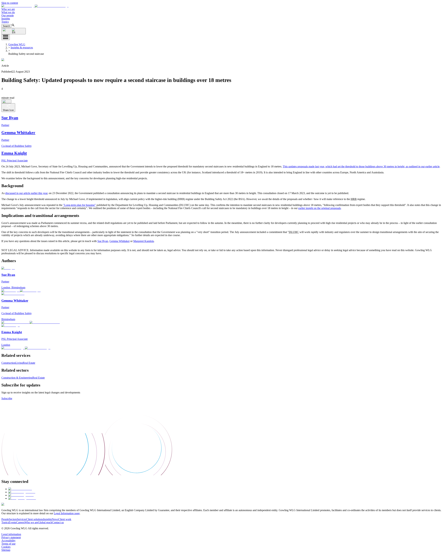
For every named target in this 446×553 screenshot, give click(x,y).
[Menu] (5, 37)
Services (21, 519)
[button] (34, 6)
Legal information (11, 534)
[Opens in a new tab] (20, 488)
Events (12, 522)
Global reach (45, 522)
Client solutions (34, 519)
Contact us (58, 522)
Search (6, 26)
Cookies (5, 546)
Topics (5, 21)
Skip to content (9, 2)
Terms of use (8, 543)
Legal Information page (67, 513)
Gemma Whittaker (119, 241)
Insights (5, 18)
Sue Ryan (102, 241)
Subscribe (6, 398)
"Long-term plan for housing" (79, 205)
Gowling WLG (16, 44)
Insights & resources (22, 47)
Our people (7, 15)
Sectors (13, 519)
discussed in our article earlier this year (26, 193)
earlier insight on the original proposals (319, 208)
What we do (8, 12)
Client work (64, 519)
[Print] (6, 101)
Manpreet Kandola (143, 241)
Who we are (8, 9)
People (5, 519)
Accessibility (8, 540)
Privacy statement (11, 537)
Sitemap (5, 549)
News (55, 519)
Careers (20, 522)
